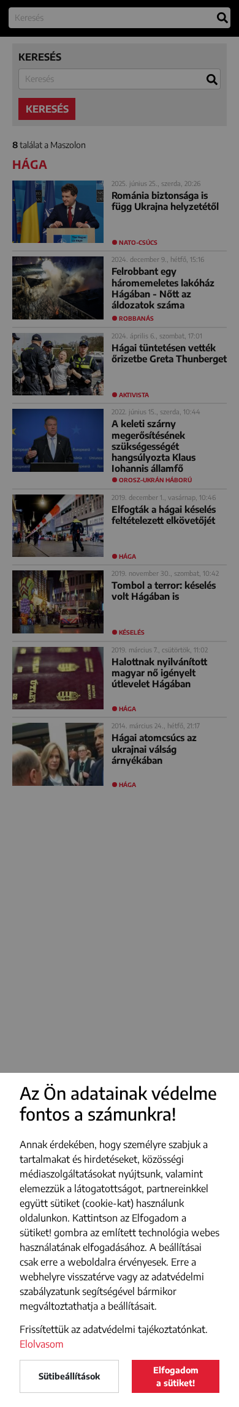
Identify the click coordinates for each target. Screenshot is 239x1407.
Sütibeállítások (69, 1376)
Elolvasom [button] (42, 1344)
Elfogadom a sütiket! (176, 1376)
